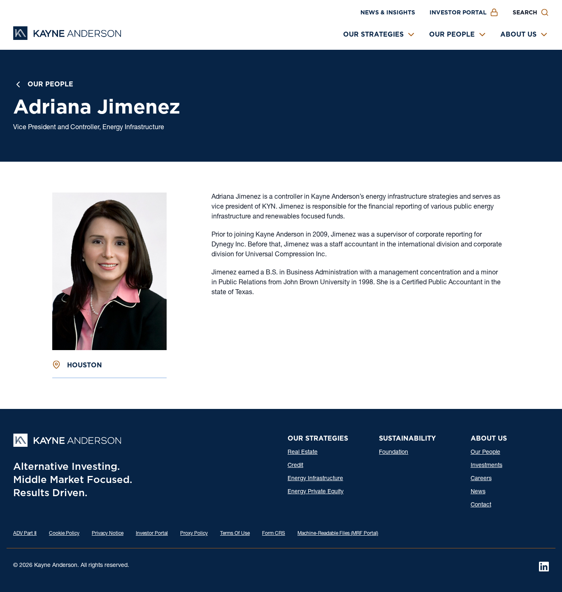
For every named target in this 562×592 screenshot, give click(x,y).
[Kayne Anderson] (67, 37)
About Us (518, 34)
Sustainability (407, 438)
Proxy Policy (194, 533)
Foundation (393, 452)
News (478, 492)
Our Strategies (373, 34)
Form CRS (273, 533)
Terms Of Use (235, 533)
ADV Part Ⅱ (25, 533)
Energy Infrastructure (315, 479)
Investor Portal (458, 12)
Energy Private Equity (316, 492)
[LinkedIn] (544, 566)
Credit (295, 466)
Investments (486, 466)
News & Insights (387, 12)
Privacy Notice (107, 533)
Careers (481, 479)
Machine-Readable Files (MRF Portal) (337, 533)
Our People (452, 34)
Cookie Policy (64, 533)
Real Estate (303, 452)
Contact (481, 505)
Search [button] (525, 12)
